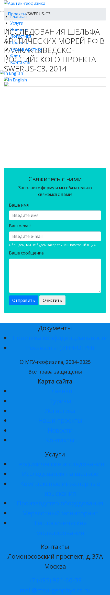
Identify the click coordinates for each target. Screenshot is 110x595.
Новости (19, 29)
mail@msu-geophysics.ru (55, 590)
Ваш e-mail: (20, 226)
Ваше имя (19, 205)
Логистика (20, 36)
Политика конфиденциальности (60, 337)
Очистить (52, 300)
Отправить (23, 300)
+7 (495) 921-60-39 (55, 580)
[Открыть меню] (2, 11)
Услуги (16, 23)
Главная (18, 16)
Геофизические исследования (60, 464)
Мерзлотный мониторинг (60, 513)
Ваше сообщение (26, 253)
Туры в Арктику (26, 49)
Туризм (60, 401)
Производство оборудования (60, 503)
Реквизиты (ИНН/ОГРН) (60, 347)
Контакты (20, 62)
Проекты (19, 42)
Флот (15, 56)
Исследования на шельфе (60, 473)
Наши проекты (60, 420)
